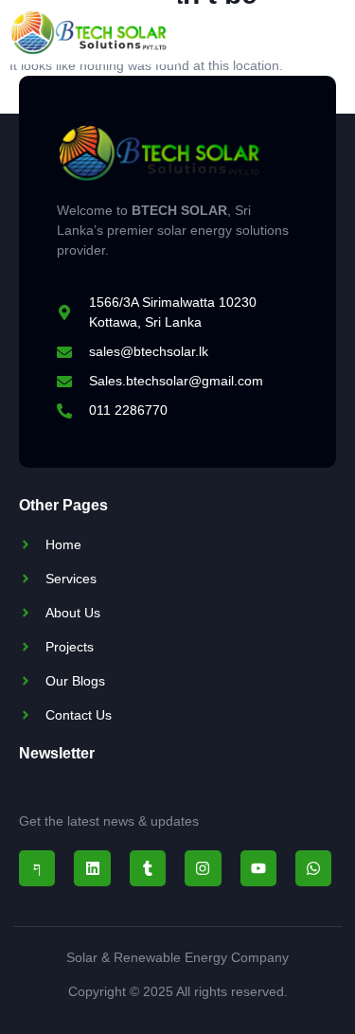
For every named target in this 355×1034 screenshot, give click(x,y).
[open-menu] (316, 31)
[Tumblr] (148, 868)
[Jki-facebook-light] (37, 868)
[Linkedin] (92, 868)
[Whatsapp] (313, 868)
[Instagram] (203, 868)
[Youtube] (258, 868)
